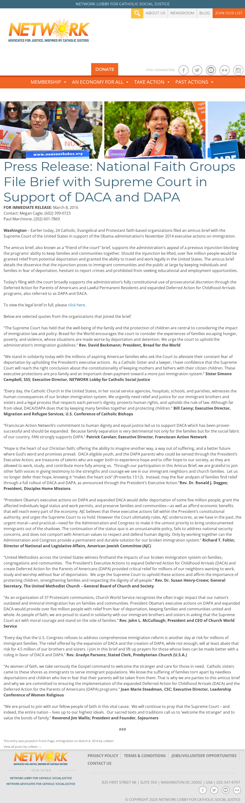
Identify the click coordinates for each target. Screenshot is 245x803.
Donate (104, 69)
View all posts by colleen (23, 746)
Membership (46, 82)
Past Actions (191, 82)
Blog (204, 13)
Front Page (46, 741)
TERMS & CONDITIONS (145, 755)
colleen (108, 741)
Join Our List (229, 13)
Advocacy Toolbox (119, 95)
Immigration (64, 741)
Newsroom (182, 13)
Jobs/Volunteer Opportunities (204, 755)
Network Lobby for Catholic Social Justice (41, 778)
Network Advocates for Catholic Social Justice (40, 784)
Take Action (149, 82)
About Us (155, 13)
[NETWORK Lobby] (49, 31)
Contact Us (99, 763)
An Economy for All (97, 82)
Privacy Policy (103, 755)
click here (76, 305)
